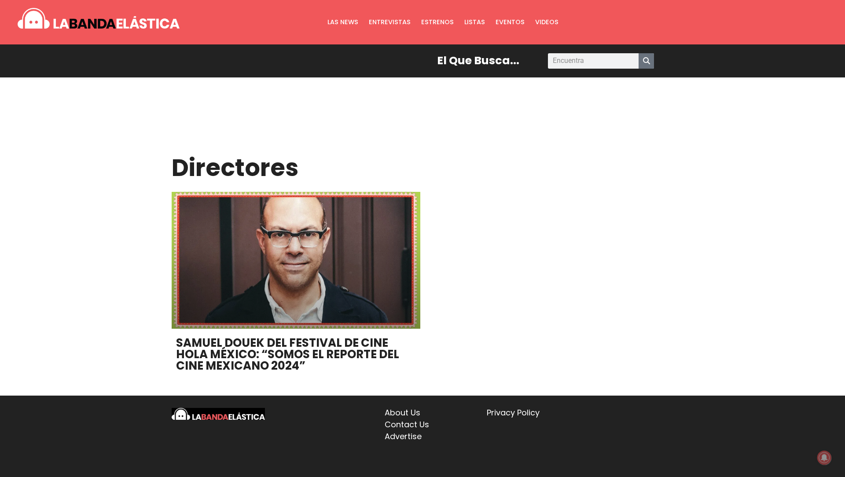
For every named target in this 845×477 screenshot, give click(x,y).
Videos (546, 22)
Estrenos (437, 22)
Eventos (510, 22)
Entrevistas (390, 22)
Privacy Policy (513, 412)
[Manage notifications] (824, 458)
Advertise (403, 436)
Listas (474, 22)
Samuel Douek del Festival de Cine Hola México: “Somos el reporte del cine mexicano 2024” (287, 354)
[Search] (646, 61)
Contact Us (407, 424)
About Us (402, 412)
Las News (342, 22)
